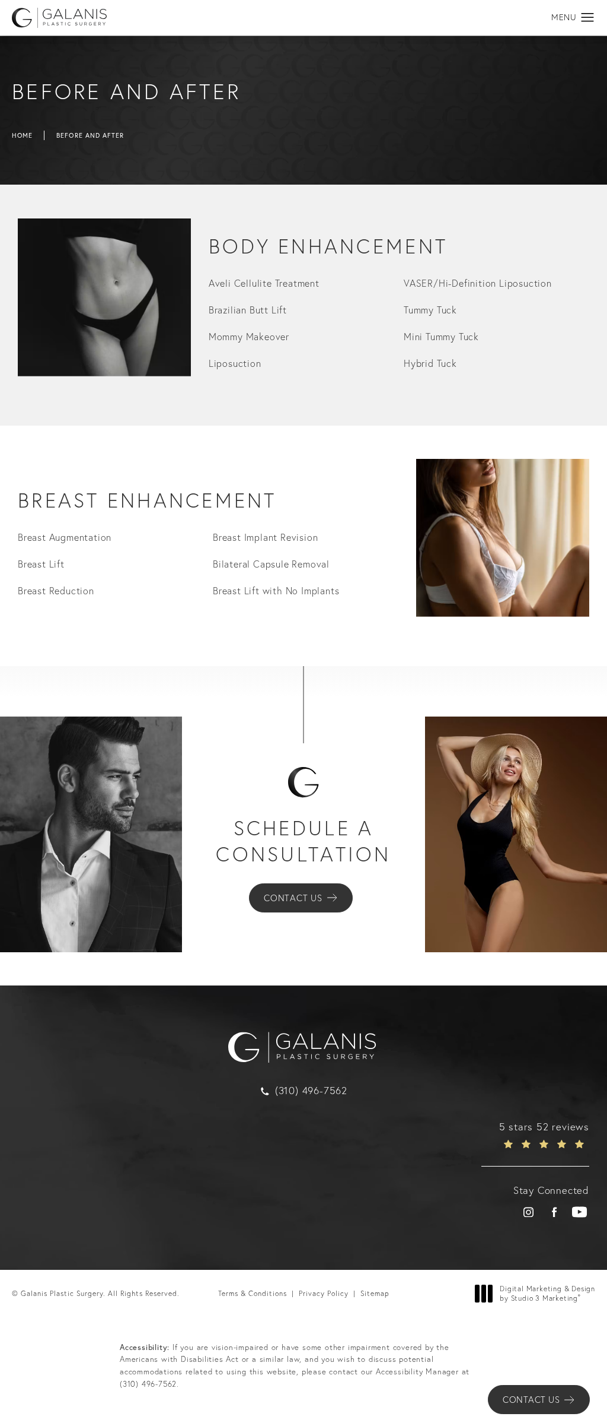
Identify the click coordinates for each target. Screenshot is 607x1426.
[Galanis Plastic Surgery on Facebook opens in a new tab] (554, 1212)
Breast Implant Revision (265, 537)
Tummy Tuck (430, 310)
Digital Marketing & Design (547, 1293)
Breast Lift (41, 564)
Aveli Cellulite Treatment (264, 283)
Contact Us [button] (531, 1399)
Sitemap (374, 1293)
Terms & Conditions (252, 1293)
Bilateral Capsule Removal (271, 564)
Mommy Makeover (249, 337)
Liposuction (235, 363)
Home (22, 135)
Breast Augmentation (64, 537)
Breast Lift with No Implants (276, 591)
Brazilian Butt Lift (248, 310)
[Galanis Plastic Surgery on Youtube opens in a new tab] (579, 1212)
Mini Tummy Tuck (441, 337)
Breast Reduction (56, 591)
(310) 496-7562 (148, 1384)
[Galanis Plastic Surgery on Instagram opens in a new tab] (528, 1212)
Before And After (90, 135)
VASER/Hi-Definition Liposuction (478, 283)
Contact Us (293, 898)
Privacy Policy (324, 1293)
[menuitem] (528, 1212)
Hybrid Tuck (430, 363)
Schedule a (303, 841)
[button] (588, 18)
